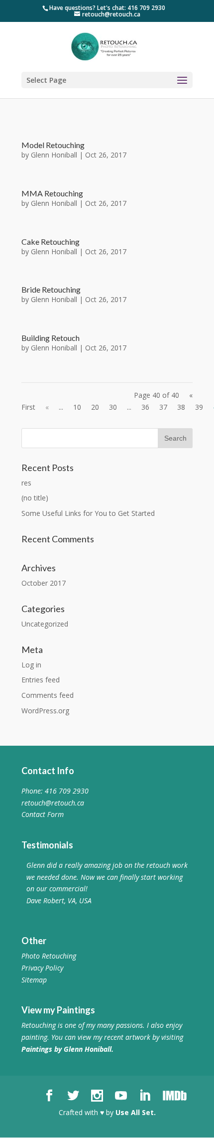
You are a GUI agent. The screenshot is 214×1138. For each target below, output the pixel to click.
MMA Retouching (52, 193)
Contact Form (42, 814)
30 (113, 407)
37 (163, 407)
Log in (31, 664)
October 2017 (43, 583)
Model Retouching (53, 145)
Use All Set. (135, 1112)
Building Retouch (50, 337)
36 (145, 407)
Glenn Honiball (54, 155)
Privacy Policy (42, 968)
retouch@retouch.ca (52, 803)
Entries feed (40, 679)
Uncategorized (44, 624)
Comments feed (47, 695)
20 (95, 407)
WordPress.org (45, 710)
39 (199, 407)
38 (181, 407)
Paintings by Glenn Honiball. (67, 1049)
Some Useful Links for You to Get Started (88, 513)
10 (77, 407)
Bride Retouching (51, 289)
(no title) (34, 497)
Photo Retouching (48, 956)
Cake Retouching (50, 241)
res (26, 483)
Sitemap (34, 979)
